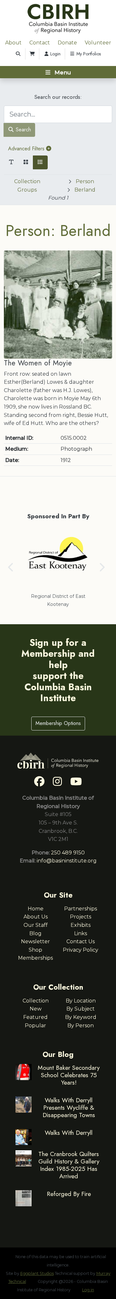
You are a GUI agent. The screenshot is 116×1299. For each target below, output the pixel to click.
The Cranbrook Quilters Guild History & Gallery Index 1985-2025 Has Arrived (68, 1165)
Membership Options (58, 723)
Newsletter (35, 941)
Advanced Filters (27, 148)
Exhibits (81, 925)
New (36, 1009)
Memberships (35, 958)
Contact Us (80, 941)
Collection (36, 1001)
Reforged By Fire (69, 1193)
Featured (35, 1017)
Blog (35, 933)
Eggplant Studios (37, 1273)
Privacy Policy (80, 950)
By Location (81, 1001)
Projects (80, 917)
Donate (67, 43)
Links (80, 933)
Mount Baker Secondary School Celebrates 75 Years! (69, 1075)
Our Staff (36, 925)
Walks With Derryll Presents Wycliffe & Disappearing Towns (69, 1107)
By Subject (80, 1009)
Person (85, 181)
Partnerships (80, 909)
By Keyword (80, 1017)
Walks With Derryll (68, 1132)
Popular (35, 1025)
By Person (80, 1025)
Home (36, 909)
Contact (39, 43)
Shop (35, 950)
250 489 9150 (68, 853)
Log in (88, 1289)
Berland (84, 190)
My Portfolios (88, 54)
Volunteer (98, 43)
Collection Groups (27, 185)
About (13, 43)
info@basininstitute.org (67, 861)
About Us (36, 917)
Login (55, 54)
